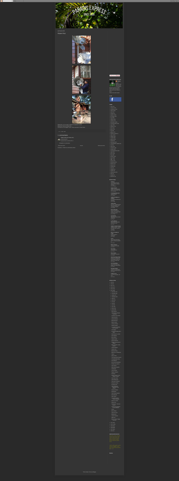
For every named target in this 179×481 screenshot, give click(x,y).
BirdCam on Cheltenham (116, 352)
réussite (111, 166)
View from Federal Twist (115, 257)
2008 (112, 427)
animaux (112, 107)
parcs (111, 153)
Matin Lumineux (114, 244)
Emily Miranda (114, 394)
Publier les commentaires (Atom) (69, 147)
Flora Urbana (113, 253)
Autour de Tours (115, 412)
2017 (112, 285)
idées (62, 131)
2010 (112, 424)
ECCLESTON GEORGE (116, 362)
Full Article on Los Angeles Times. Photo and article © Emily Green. (71, 127)
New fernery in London (116, 334)
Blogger (94, 471)
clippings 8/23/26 (114, 194)
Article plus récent (61, 145)
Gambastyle (114, 368)
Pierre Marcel (114, 311)
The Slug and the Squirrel (116, 357)
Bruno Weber (114, 410)
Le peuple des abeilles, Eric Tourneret (116, 328)
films (111, 127)
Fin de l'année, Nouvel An (115, 254)
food (111, 130)
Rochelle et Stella (115, 382)
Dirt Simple (113, 248)
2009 (112, 425)
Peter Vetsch (114, 396)
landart (111, 140)
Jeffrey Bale (113, 203)
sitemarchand (113, 172)
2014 (112, 287)
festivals (112, 126)
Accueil (81, 145)
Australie (112, 113)
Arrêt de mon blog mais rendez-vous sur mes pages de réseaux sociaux (116, 211)
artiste (111, 110)
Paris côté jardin (114, 209)
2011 (112, 422)
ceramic (111, 120)
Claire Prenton (114, 370)
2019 (112, 282)
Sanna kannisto (114, 317)
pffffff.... (111, 159)
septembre (114, 296)
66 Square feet (114, 384)
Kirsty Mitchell (114, 360)
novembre (114, 293)
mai (112, 303)
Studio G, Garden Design (116, 226)
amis (111, 106)
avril (112, 304)
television (112, 176)
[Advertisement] (115, 51)
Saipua (113, 354)
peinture (112, 156)
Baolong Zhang (114, 350)
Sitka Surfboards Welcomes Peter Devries (115, 387)
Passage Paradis (114, 268)
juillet (113, 300)
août (113, 298)
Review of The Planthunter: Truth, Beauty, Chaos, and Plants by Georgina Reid (115, 259)
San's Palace (114, 365)
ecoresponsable (113, 123)
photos (111, 160)
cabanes (112, 119)
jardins (111, 139)
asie (111, 112)
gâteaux (112, 132)
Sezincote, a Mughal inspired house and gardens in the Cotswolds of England (116, 205)
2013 (112, 288)
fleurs (111, 129)
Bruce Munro (114, 337)
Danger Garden (114, 188)
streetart (112, 175)
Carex (112, 238)
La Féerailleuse (114, 221)
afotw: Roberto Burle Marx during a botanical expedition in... (115, 240)
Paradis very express (115, 363)
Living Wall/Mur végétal (114, 143)
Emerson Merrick (115, 340)
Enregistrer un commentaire (64, 143)
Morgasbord (114, 391)
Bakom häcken (114, 322)
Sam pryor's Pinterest (116, 381)
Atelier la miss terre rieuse (66, 137)
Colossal (112, 181)
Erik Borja (113, 373)
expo (111, 125)
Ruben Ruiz (114, 402)
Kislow (113, 409)
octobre (113, 295)
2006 (112, 430)
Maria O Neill (114, 355)
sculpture (112, 169)
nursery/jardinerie (113, 150)
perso (111, 157)
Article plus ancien (101, 145)
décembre (114, 291)
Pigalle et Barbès (115, 372)
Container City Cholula (116, 315)
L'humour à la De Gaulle (115, 245)
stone (111, 173)
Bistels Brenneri (115, 320)
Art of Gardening (114, 263)
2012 (112, 290)
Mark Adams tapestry (115, 367)
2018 (112, 283)
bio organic (112, 116)
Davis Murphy (114, 335)
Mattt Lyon (113, 417)
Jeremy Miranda (115, 318)
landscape (112, 142)
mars (113, 306)
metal (64, 131)
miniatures (112, 147)
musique (112, 149)
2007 (112, 429)
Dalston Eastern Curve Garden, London (116, 376)
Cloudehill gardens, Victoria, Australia (115, 399)
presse (111, 165)
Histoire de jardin (113, 133)
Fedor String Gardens (116, 393)
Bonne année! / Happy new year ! (116, 420)
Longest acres (114, 273)
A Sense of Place (115, 323)
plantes (111, 163)
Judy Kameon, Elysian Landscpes (116, 313)
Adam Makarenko (115, 379)
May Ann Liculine (115, 400)
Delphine (119, 81)
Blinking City (114, 414)
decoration (112, 122)
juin (112, 301)
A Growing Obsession (115, 193)
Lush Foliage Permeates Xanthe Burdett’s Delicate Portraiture (115, 183)
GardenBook (113, 215)
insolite (111, 137)
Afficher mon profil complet (114, 92)
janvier (113, 309)
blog (111, 117)
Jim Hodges (114, 329)
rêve (111, 167)
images (111, 136)
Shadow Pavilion (115, 389)
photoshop (112, 162)
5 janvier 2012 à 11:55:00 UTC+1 (67, 140)
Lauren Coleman (115, 415)
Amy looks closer (115, 378)
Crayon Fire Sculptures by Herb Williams (116, 407)
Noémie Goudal (115, 325)
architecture (112, 109)
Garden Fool (114, 349)
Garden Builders (115, 347)
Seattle (111, 170)
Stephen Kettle (114, 338)
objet (111, 152)
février (113, 308)
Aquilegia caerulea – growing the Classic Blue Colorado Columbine (116, 228)
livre (111, 144)
